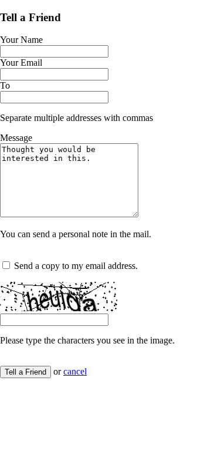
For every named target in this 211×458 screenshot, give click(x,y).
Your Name (21, 40)
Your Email (21, 63)
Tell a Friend (25, 372)
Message (16, 138)
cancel (75, 371)
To (5, 85)
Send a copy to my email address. (76, 266)
